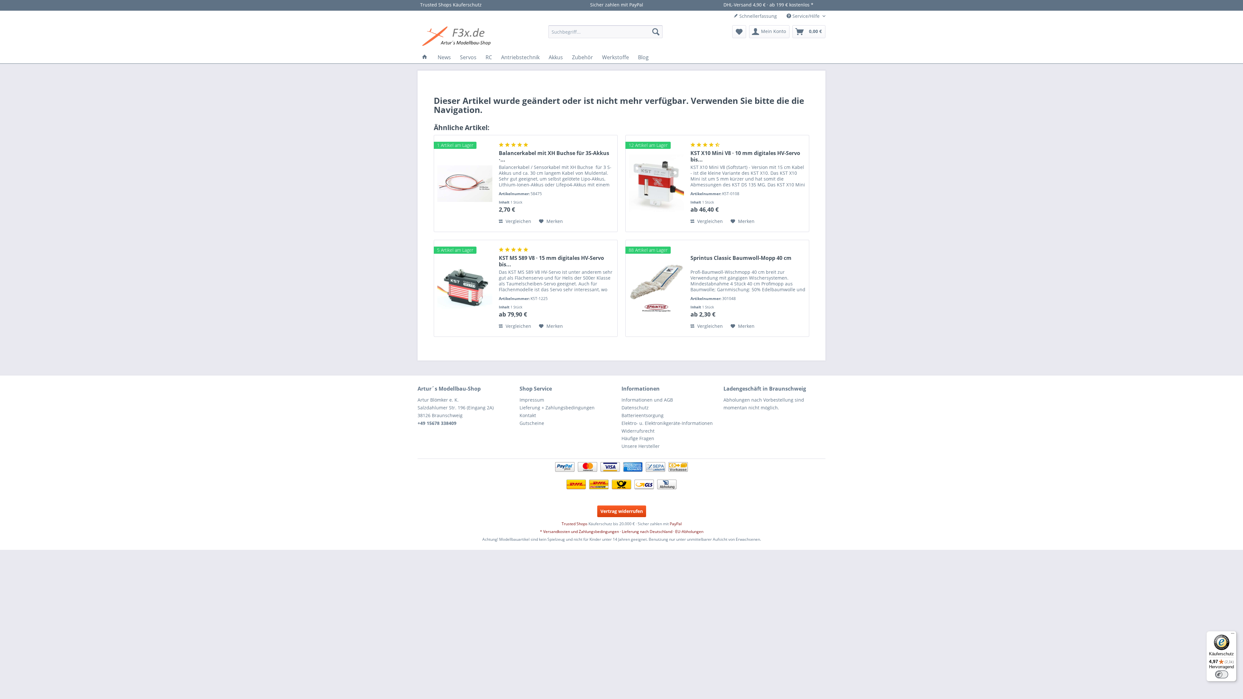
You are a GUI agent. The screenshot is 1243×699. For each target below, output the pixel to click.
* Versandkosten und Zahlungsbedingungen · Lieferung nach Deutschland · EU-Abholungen (621, 531)
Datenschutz (635, 408)
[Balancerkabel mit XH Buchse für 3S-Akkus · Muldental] (464, 183)
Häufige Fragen (638, 438)
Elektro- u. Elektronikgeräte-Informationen (667, 423)
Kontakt (528, 415)
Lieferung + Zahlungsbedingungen (557, 408)
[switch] (1221, 674)
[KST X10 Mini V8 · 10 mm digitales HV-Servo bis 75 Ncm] (656, 183)
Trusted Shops (575, 524)
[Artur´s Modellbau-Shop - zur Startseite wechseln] (457, 36)
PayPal (676, 524)
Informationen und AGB (647, 400)
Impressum (532, 400)
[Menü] (1233, 635)
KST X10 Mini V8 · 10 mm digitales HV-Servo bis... (745, 156)
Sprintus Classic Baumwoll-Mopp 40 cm (740, 258)
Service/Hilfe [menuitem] (806, 16)
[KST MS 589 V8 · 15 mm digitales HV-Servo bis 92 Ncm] (464, 288)
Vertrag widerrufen (621, 511)
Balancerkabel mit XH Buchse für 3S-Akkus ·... (554, 156)
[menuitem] (605, 31)
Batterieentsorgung (643, 415)
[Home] (425, 57)
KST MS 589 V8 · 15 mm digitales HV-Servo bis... (551, 261)
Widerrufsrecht (638, 431)
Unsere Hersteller (641, 446)
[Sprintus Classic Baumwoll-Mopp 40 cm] (656, 288)
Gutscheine (532, 423)
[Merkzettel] (739, 31)
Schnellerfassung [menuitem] (757, 16)
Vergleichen (517, 221)
